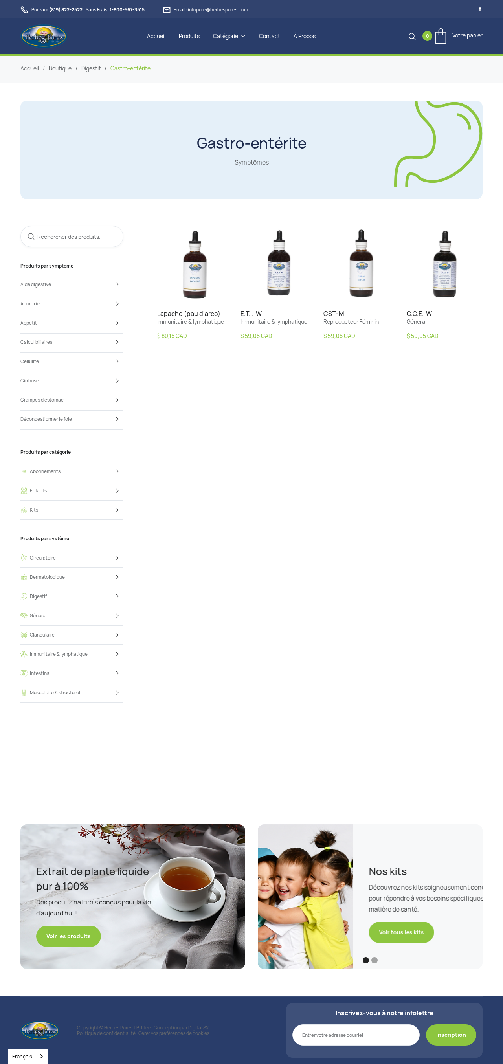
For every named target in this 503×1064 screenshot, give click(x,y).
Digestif (91, 68)
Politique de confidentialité (106, 1033)
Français (22, 1056)
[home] (43, 36)
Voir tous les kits (306, 932)
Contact (269, 36)
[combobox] (28, 1056)
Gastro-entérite (130, 68)
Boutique (60, 68)
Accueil (156, 36)
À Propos (305, 36)
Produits (189, 36)
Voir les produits (68, 936)
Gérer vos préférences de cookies (173, 1033)
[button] (229, 36)
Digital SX (198, 1027)
